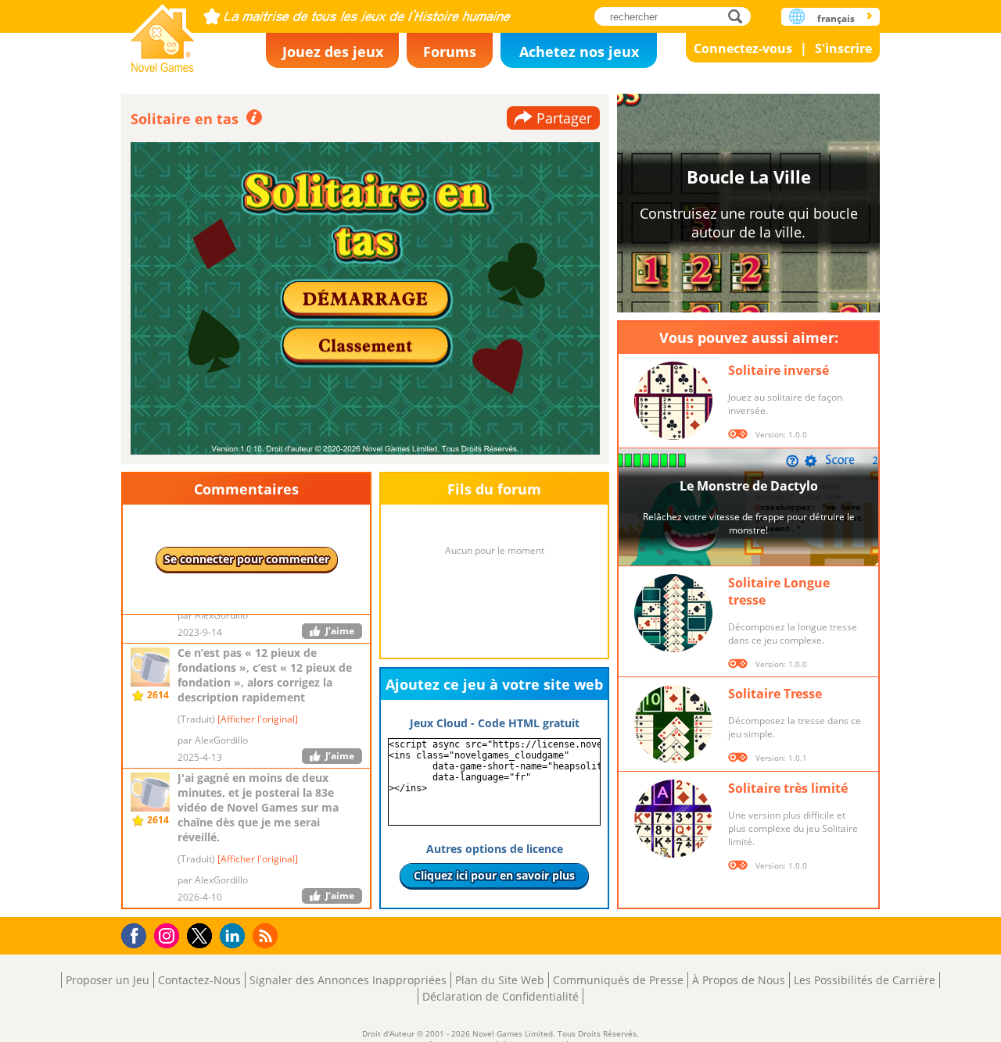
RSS (267, 935)
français (836, 18)
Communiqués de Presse (618, 979)
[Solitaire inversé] (673, 401)
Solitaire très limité (788, 788)
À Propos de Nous (738, 979)
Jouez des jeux (332, 51)
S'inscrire (843, 48)
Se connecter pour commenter (246, 558)
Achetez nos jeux (579, 51)
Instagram (169, 934)
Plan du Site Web (499, 979)
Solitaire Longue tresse (779, 591)
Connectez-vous (743, 48)
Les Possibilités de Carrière (864, 979)
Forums (449, 51)
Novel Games (162, 33)
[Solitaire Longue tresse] (673, 613)
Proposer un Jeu (107, 979)
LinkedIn (235, 936)
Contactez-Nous (199, 979)
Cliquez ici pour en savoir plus (494, 875)
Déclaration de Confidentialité (500, 996)
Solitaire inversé (778, 370)
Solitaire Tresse (775, 693)
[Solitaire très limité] (673, 819)
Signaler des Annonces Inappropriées (348, 979)
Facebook (138, 933)
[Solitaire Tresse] (673, 724)
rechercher (739, 16)
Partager (564, 118)
